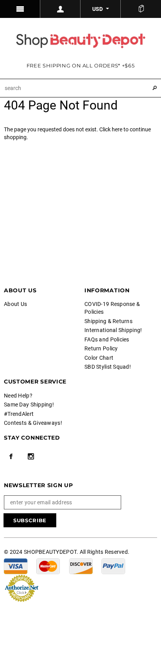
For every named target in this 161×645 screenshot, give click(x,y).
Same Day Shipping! (29, 404)
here (117, 129)
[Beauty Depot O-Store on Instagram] (31, 456)
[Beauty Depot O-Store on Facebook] (11, 456)
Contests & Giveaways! (33, 423)
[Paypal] (113, 566)
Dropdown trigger (60, 9)
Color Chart (98, 358)
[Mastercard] (48, 566)
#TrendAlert (19, 414)
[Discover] (81, 566)
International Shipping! (113, 330)
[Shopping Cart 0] (141, 9)
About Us (15, 304)
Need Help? (18, 395)
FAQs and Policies (106, 339)
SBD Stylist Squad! (107, 367)
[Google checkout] (21, 588)
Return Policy (101, 348)
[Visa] (15, 566)
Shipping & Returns (108, 321)
